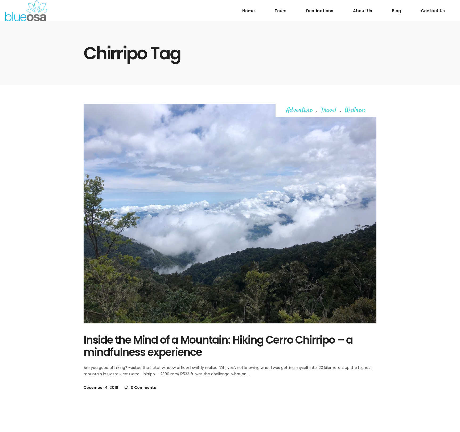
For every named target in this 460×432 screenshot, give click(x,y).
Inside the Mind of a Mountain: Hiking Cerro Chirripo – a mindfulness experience (218, 346)
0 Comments (143, 387)
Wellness (355, 110)
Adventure (299, 110)
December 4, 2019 (101, 387)
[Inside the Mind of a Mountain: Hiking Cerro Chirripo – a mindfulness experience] (230, 213)
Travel (328, 110)
